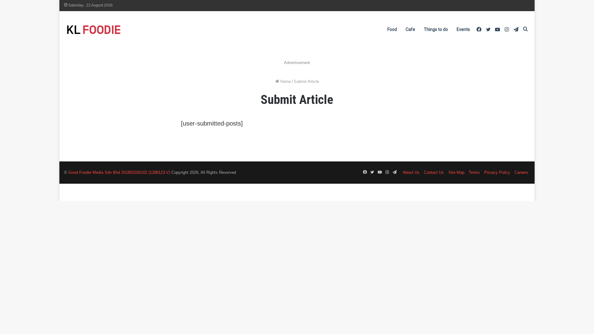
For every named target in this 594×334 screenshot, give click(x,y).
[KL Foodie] (118, 29)
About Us (411, 172)
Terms (474, 172)
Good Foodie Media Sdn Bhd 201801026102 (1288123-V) (119, 172)
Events (463, 29)
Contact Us (434, 172)
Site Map (456, 172)
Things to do (436, 29)
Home (285, 81)
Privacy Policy (497, 172)
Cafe (410, 29)
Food (392, 29)
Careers (521, 172)
